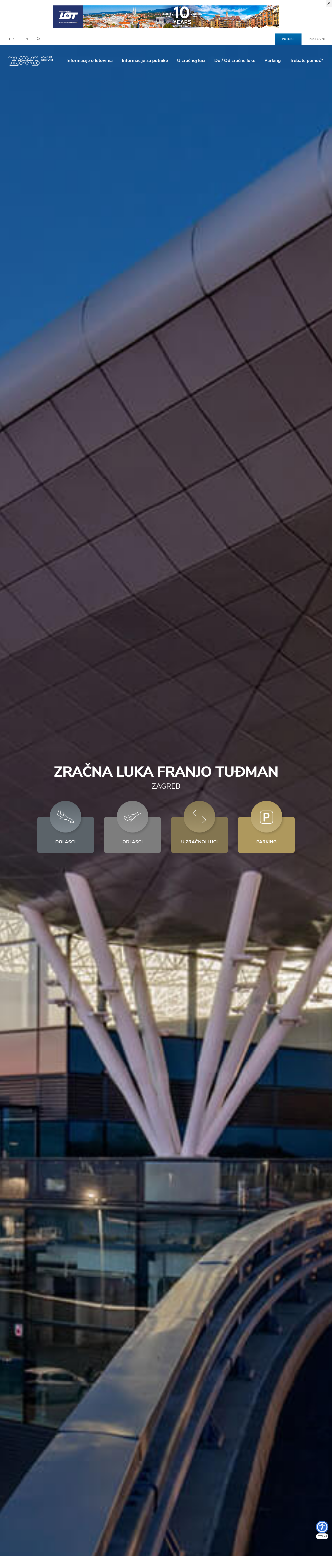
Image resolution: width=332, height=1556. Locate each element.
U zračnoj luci (191, 60)
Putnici (288, 39)
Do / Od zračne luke (234, 60)
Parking (272, 60)
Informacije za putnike (145, 60)
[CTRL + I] (322, 1526)
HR (11, 39)
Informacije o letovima (89, 60)
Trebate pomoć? (306, 60)
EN (26, 39)
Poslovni (317, 39)
